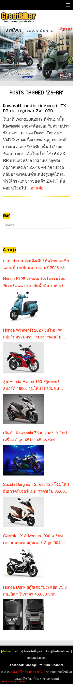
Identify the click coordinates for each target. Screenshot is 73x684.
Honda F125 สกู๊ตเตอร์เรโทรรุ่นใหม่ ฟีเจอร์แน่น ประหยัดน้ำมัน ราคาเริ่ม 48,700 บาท (34, 282)
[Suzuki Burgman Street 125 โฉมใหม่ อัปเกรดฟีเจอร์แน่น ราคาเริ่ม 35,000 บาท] (23, 512)
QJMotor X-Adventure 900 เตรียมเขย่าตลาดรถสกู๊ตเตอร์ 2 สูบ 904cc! (34, 539)
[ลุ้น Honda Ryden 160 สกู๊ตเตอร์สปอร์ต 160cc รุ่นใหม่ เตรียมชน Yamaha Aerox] (23, 409)
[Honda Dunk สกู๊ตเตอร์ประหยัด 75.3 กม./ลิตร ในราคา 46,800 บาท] (23, 614)
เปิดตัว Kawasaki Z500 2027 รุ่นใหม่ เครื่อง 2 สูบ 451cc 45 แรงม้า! (35, 436)
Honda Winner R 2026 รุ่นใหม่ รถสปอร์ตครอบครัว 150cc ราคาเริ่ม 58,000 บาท (32, 333)
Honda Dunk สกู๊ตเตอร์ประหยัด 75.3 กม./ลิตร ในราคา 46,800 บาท (35, 590)
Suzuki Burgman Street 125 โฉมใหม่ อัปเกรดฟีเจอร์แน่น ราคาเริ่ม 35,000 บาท (36, 488)
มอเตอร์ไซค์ (18, 672)
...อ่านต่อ (35, 188)
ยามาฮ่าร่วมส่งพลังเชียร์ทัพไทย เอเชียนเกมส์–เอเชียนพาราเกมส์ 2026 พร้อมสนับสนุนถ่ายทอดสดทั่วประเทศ (36, 264)
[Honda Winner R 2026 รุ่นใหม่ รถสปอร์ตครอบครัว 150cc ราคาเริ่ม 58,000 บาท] (23, 357)
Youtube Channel (51, 665)
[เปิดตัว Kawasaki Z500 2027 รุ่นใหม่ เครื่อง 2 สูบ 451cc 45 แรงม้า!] (23, 460)
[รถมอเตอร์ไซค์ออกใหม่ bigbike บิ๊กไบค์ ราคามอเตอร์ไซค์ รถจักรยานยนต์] (18, 17)
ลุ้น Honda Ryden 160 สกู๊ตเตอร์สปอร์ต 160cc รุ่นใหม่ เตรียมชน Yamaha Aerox (31, 385)
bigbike (31, 672)
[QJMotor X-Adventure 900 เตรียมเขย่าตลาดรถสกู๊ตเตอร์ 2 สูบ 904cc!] (23, 563)
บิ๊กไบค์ (41, 672)
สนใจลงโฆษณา (12, 651)
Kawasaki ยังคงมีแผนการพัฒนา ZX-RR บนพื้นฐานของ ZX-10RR (35, 108)
